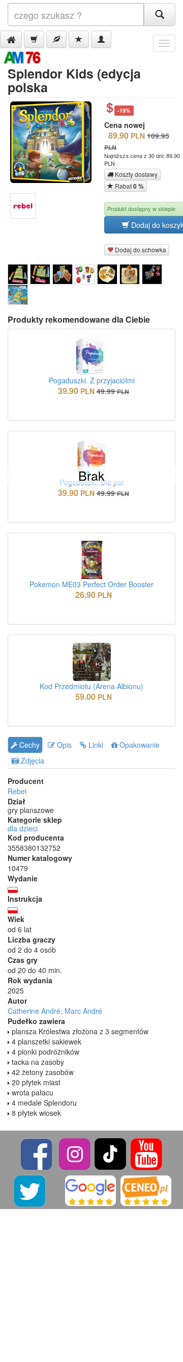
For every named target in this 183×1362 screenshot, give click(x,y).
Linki (94, 745)
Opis (63, 745)
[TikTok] (110, 1152)
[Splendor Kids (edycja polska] (18, 274)
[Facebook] (37, 1152)
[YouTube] (146, 1152)
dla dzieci (23, 828)
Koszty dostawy (135, 174)
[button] (11, 39)
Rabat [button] (128, 186)
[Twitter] (31, 1189)
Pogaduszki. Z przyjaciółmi (92, 380)
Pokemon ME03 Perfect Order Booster (91, 584)
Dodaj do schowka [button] (139, 249)
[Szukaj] (159, 14)
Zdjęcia (31, 760)
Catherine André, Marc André (55, 1011)
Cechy (28, 745)
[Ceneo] (145, 1189)
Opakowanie (138, 745)
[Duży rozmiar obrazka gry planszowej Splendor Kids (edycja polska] (54, 142)
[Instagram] (75, 1152)
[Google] (90, 1189)
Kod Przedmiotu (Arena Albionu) (91, 686)
